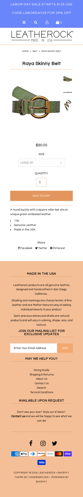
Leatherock (47, 473)
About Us (41, 378)
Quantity (41, 173)
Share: (41, 242)
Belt (35, 51)
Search (41, 387)
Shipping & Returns (42, 374)
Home (25, 51)
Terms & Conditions (41, 392)
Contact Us (42, 383)
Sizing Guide (41, 370)
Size (41, 154)
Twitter (42, 248)
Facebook (26, 248)
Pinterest (58, 248)
